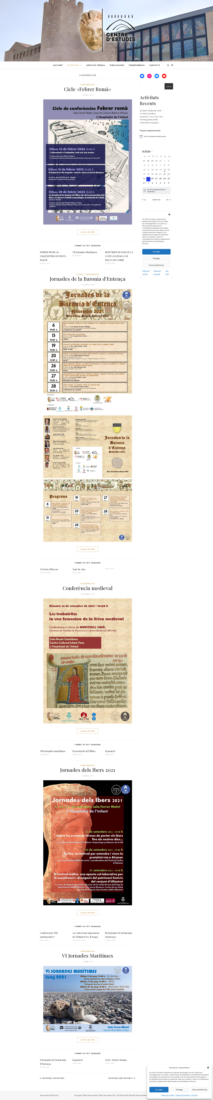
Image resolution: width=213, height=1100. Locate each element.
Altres (79, 274)
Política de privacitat (183, 1095)
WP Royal (54, 1095)
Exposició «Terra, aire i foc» (151, 116)
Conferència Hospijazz (149, 122)
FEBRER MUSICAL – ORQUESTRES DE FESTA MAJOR (53, 256)
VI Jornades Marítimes (87, 955)
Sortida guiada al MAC (149, 119)
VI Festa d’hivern (49, 569)
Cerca (168, 86)
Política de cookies (167, 1095)
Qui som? (58, 65)
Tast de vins (78, 569)
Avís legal (194, 1095)
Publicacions (117, 65)
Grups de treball (95, 65)
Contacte (154, 65)
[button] (208, 1067)
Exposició (110, 751)
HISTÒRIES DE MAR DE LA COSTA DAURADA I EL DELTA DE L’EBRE (119, 256)
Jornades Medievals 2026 (150, 110)
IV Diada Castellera (148, 113)
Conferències (87, 85)
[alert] (156, 136)
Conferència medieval (88, 588)
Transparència (137, 65)
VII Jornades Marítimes (84, 252)
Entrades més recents (120, 1078)
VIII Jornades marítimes (52, 751)
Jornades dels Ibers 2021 (87, 769)
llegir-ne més (87, 232)
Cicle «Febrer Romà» (87, 89)
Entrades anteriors (53, 1078)
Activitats (73, 65)
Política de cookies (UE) (106, 1095)
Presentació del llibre (84, 751)
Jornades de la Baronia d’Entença (87, 278)
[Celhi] (106, 30)
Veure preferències (199, 1090)
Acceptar (159, 1090)
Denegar (179, 1090)
